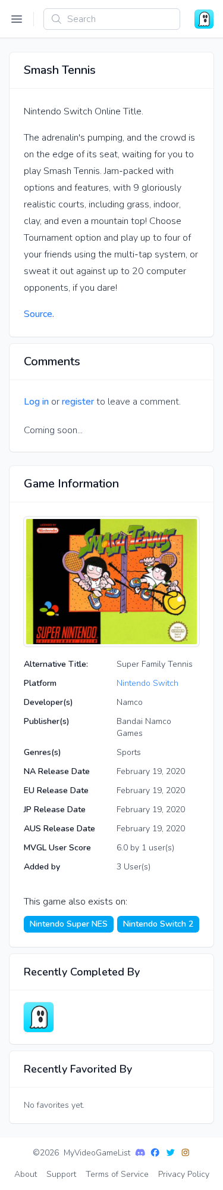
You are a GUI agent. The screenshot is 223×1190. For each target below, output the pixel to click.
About (25, 1174)
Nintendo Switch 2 (158, 924)
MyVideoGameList (97, 1152)
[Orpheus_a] (39, 1017)
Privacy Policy (183, 1174)
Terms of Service (117, 1174)
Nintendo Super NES (69, 924)
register (78, 401)
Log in (36, 401)
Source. (39, 314)
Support (61, 1174)
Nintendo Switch (147, 683)
